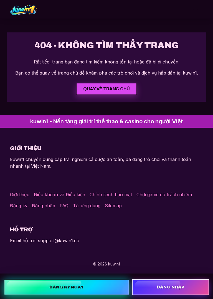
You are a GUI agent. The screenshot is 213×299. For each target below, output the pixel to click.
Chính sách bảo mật (111, 194)
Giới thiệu (19, 194)
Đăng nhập (43, 205)
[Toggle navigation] (195, 9)
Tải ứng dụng (86, 205)
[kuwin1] (23, 9)
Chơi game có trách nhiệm (164, 194)
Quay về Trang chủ (106, 88)
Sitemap (113, 205)
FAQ (64, 205)
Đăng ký (18, 205)
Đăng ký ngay (66, 287)
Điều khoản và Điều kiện (59, 194)
